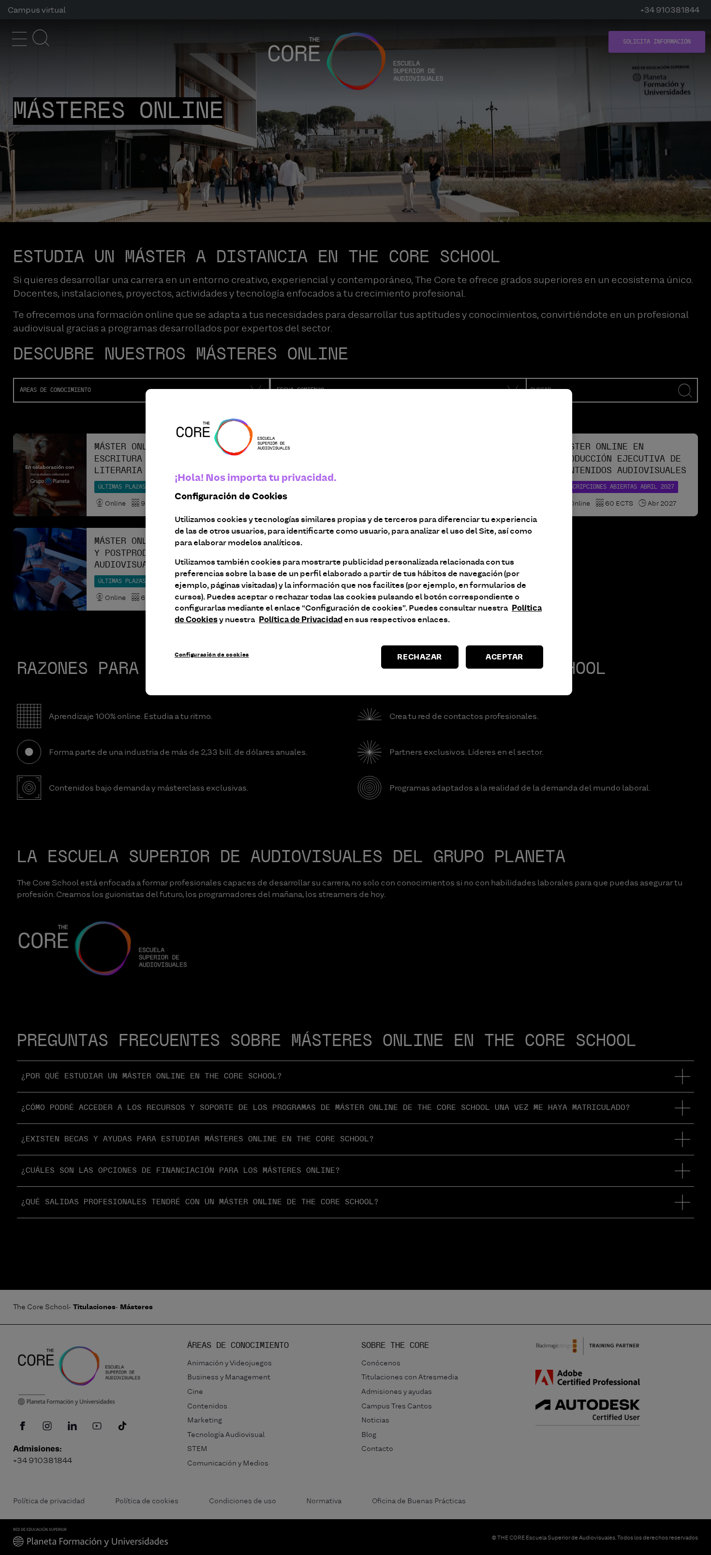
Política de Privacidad (300, 619)
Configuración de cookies (212, 654)
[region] (359, 542)
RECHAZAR (419, 657)
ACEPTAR (504, 657)
